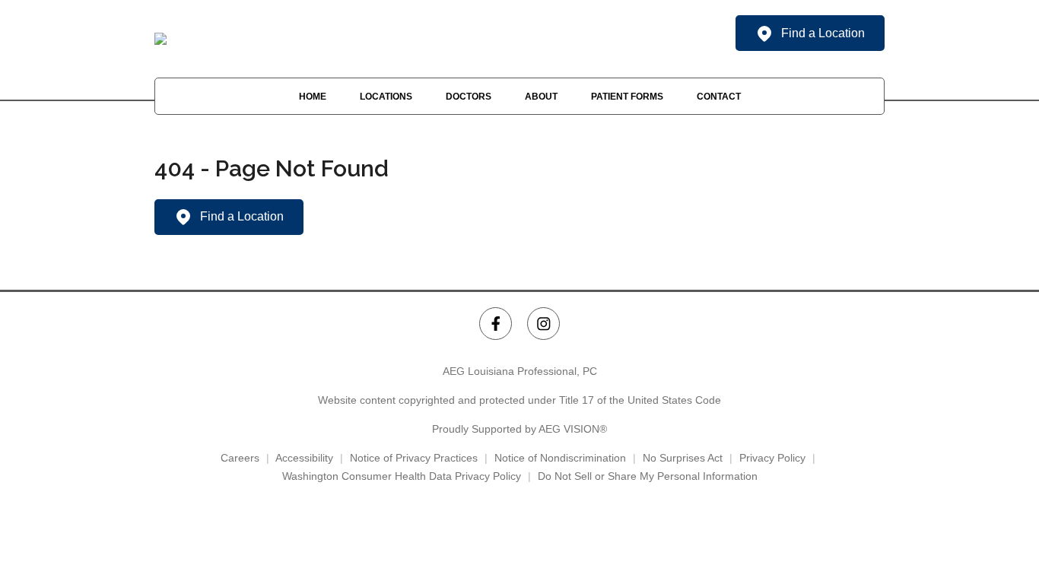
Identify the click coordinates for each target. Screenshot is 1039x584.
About (541, 96)
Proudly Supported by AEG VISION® (519, 429)
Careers (240, 458)
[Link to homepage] (160, 39)
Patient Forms (627, 96)
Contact (719, 96)
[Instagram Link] (543, 323)
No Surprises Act (683, 458)
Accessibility (304, 458)
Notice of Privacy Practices (414, 458)
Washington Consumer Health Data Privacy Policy (401, 476)
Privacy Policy (772, 458)
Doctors (468, 96)
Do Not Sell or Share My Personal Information (648, 476)
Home (312, 96)
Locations (386, 96)
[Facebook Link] (495, 323)
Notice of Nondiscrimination (560, 458)
